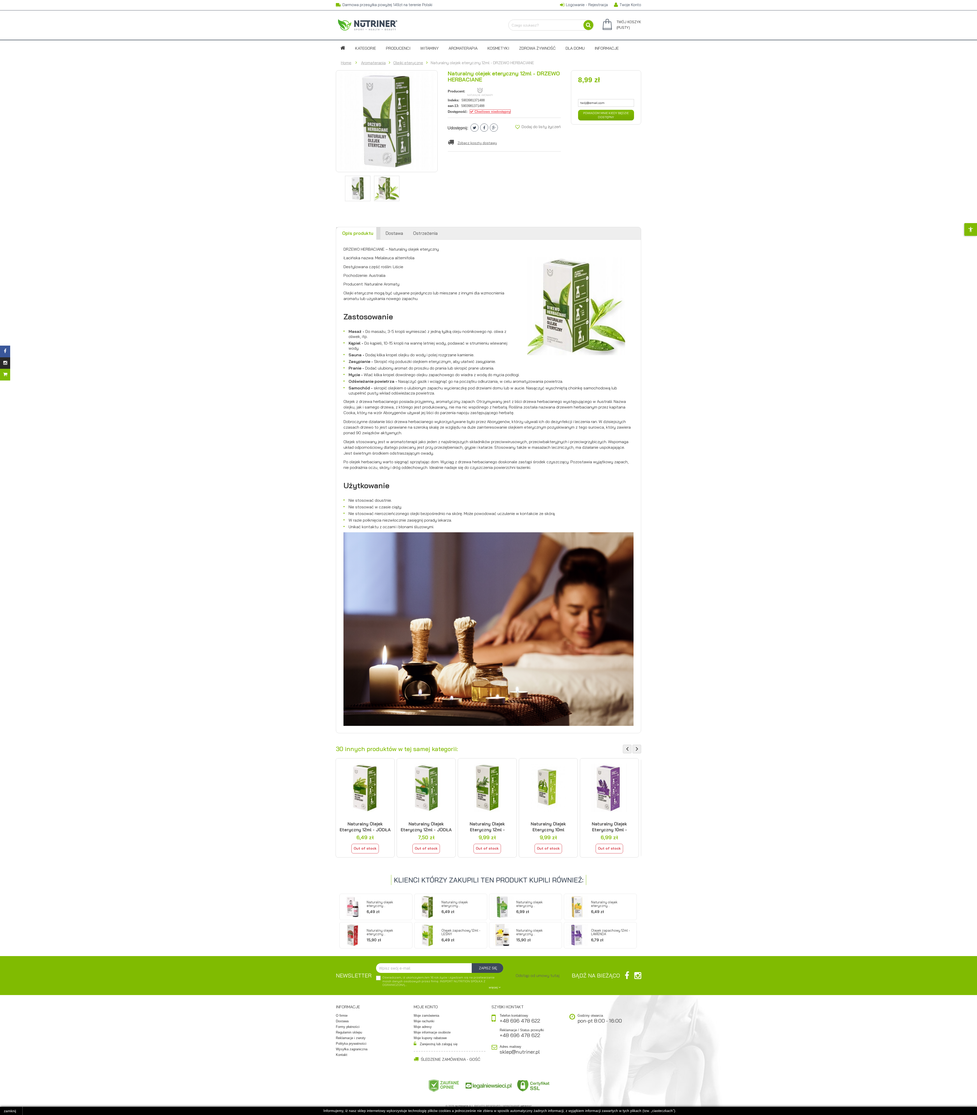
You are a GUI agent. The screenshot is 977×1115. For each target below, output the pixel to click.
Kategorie (365, 48)
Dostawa (394, 233)
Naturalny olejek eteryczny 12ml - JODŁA (365, 826)
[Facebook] (5, 351)
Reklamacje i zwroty (351, 1038)
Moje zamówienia (426, 1015)
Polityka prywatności (351, 1043)
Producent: (456, 91)
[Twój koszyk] (5, 374)
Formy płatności (348, 1026)
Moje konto (426, 1006)
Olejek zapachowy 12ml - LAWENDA (610, 932)
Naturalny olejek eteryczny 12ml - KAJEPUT (487, 826)
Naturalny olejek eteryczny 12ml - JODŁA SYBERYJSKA (426, 826)
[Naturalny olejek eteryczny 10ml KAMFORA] (548, 787)
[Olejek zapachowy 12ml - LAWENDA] (577, 935)
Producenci (398, 48)
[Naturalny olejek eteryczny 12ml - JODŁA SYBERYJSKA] (426, 787)
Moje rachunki (424, 1021)
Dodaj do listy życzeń (541, 126)
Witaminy (429, 48)
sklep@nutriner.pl (520, 1051)
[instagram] (637, 976)
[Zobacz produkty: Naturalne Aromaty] (480, 91)
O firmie (342, 1015)
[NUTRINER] (367, 24)
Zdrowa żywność (537, 48)
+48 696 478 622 (520, 1020)
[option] (365, 807)
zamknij (10, 1111)
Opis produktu (357, 233)
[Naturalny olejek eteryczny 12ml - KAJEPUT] (487, 787)
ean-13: (453, 105)
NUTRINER (461, 1106)
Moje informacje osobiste (432, 1032)
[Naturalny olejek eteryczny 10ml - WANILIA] (502, 935)
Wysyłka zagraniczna (351, 1049)
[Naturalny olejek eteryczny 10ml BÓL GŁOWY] (352, 906)
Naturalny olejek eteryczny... (380, 903)
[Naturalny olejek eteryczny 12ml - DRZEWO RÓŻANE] (352, 935)
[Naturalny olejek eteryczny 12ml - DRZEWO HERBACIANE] (357, 188)
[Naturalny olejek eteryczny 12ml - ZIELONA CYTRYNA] (502, 906)
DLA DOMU (575, 48)
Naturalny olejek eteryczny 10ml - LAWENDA (609, 826)
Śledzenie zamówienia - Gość (450, 1059)
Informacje (607, 48)
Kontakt (341, 1054)
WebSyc (526, 1106)
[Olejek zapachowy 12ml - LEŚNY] (427, 935)
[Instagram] (5, 363)
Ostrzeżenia (425, 233)
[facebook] (627, 976)
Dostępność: (457, 111)
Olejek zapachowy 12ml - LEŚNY (460, 932)
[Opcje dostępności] (970, 229)
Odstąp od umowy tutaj (537, 975)
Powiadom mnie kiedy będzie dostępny (606, 115)
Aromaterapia (463, 48)
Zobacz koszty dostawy (477, 143)
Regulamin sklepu (349, 1032)
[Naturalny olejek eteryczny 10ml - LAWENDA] (609, 787)
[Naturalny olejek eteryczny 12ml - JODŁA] (365, 787)
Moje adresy (423, 1026)
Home (346, 62)
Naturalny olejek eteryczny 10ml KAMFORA (548, 826)
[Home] (343, 48)
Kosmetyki (498, 48)
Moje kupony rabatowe (430, 1038)
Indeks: (453, 100)
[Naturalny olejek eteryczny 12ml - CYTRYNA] (577, 906)
